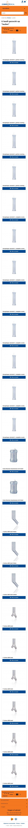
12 (4, 29)
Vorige (11, 30)
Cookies (23, 823)
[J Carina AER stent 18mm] (14, 550)
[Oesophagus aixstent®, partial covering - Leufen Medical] (14, 47)
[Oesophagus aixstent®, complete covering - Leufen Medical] (14, 204)
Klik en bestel (14, 62)
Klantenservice (4, 803)
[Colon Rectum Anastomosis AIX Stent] (14, 456)
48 (8, 29)
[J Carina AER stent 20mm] (14, 581)
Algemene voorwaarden (9, 823)
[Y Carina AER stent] (14, 613)
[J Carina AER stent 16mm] (14, 519)
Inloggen (3, 806)
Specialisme (6, 8)
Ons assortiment (5, 800)
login (22, 2)
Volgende (5, 31)
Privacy (18, 823)
